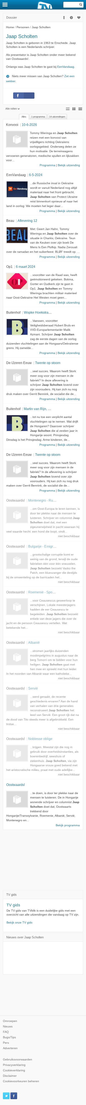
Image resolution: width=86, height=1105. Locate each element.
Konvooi (12, 124)
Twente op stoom (47, 363)
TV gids (13, 905)
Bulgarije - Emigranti (43, 546)
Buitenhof (13, 312)
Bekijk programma (68, 825)
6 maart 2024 (25, 266)
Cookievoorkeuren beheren (21, 1081)
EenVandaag (65, 66)
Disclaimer (10, 1075)
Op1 (9, 266)
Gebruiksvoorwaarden (17, 1059)
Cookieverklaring (14, 1070)
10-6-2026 (29, 124)
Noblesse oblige (40, 739)
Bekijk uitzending (69, 165)
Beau (10, 220)
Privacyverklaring (14, 1065)
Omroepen (10, 1021)
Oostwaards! (15, 500)
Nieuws (8, 1026)
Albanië (34, 642)
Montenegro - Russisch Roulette (52, 500)
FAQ (6, 1031)
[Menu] (5, 4)
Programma (47, 165)
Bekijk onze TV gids (19, 922)
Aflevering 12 (27, 220)
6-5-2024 (35, 175)
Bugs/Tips (9, 1037)
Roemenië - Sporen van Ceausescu (54, 592)
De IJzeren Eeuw (19, 363)
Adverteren (10, 1048)
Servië (33, 688)
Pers (6, 1042)
